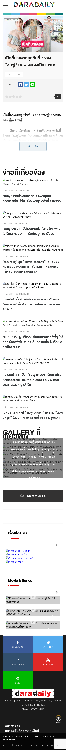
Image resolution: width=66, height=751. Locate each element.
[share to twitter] (26, 84)
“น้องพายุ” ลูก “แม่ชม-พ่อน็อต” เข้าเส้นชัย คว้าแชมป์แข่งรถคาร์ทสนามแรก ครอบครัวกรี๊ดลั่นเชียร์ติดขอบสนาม (31, 266)
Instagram (17, 665)
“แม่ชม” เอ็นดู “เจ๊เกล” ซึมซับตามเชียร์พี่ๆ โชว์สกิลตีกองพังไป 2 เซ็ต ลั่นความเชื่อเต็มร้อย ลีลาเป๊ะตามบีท (33, 342)
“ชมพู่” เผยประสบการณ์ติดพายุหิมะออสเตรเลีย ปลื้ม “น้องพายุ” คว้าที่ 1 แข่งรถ (32, 198)
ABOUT (6, 745)
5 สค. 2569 (7, 223)
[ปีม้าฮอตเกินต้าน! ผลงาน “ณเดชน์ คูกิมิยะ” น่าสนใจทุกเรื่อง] (33, 596)
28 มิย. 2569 (8, 407)
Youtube (48, 665)
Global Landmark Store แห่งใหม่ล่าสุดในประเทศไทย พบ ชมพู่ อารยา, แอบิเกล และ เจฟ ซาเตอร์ (34, 442)
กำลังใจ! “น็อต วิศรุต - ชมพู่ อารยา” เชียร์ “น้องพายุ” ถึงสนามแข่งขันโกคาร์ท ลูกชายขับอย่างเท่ (33, 304)
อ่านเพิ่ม (33, 146)
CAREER (33, 745)
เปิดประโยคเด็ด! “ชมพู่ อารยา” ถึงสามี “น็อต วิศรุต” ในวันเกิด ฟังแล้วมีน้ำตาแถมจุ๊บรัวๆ (33, 415)
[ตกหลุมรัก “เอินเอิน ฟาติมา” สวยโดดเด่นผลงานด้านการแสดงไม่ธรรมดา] (33, 621)
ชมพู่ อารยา (34, 477)
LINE (17, 683)
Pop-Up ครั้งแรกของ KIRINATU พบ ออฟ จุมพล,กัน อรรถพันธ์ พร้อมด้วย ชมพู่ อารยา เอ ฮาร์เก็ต (34, 464)
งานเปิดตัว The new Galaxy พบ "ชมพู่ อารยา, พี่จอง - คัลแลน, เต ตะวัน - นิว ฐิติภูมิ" (34, 456)
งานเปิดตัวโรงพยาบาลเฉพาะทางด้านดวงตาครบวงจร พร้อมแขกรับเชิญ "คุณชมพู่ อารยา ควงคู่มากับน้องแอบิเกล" (34, 449)
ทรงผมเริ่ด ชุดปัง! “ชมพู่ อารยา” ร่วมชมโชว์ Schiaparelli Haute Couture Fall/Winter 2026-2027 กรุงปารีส (32, 379)
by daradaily (22, 191)
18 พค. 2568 (14, 74)
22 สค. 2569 (8, 191)
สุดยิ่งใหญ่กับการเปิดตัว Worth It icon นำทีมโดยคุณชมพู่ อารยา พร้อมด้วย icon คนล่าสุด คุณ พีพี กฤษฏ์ (34, 471)
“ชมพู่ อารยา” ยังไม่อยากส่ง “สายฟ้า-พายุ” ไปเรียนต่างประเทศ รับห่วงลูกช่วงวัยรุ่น (32, 231)
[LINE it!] (32, 84)
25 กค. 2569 (8, 294)
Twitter (48, 647)
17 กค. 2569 (8, 332)
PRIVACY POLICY (50, 745)
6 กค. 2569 (7, 369)
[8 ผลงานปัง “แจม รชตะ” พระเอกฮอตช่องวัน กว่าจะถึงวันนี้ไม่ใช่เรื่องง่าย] (33, 609)
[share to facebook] (20, 84)
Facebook (18, 647)
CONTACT (19, 745)
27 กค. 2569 (8, 256)
